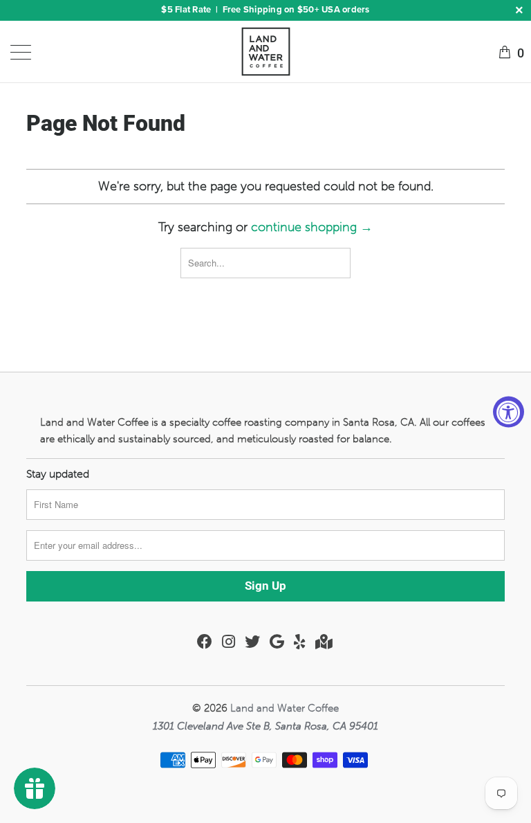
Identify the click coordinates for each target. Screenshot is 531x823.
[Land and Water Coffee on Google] (277, 641)
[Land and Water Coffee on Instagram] (228, 641)
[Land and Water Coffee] (265, 51)
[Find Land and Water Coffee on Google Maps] (324, 641)
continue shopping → (312, 227)
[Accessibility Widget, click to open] (508, 411)
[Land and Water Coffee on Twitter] (252, 641)
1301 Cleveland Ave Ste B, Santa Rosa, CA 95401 (265, 726)
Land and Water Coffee (284, 708)
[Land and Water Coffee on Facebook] (204, 641)
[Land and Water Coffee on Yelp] (300, 641)
